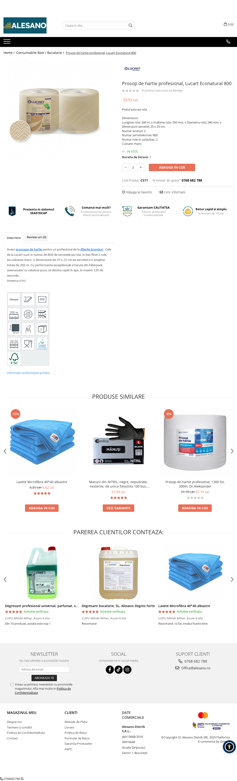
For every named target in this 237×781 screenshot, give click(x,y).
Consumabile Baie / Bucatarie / (40, 52)
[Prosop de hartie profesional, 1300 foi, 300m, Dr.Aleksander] (195, 442)
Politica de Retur (76, 733)
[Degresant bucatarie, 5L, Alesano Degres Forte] (118, 572)
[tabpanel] (59, 111)
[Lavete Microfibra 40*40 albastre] (42, 442)
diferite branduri (91, 249)
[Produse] (7, 42)
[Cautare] (130, 25)
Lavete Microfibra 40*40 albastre (41, 482)
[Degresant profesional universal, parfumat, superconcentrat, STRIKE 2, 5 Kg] (41, 572)
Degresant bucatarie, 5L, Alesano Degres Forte (118, 606)
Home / (9, 52)
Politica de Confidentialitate (26, 733)
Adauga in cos (172, 167)
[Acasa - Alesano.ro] (26, 25)
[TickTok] (119, 670)
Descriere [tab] (14, 238)
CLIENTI (71, 712)
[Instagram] (127, 670)
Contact (12, 738)
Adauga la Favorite (138, 192)
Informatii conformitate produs (28, 373)
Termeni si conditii (19, 727)
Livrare (69, 727)
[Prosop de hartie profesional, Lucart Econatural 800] (59, 111)
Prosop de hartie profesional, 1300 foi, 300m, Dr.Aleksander (195, 484)
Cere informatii (174, 192)
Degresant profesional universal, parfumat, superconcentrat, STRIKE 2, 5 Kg (64, 606)
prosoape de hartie (29, 249)
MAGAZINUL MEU (21, 712)
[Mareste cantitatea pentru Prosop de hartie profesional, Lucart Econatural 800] (140, 167)
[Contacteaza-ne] (228, 41)
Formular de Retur (77, 738)
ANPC (68, 749)
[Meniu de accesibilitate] (229, 746)
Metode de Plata (76, 722)
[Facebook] (110, 670)
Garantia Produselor (78, 743)
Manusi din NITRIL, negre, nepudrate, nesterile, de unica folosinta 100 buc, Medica (118, 484)
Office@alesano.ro (195, 668)
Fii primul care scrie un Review (162, 90)
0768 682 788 (195, 661)
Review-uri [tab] (36, 237)
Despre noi (14, 722)
